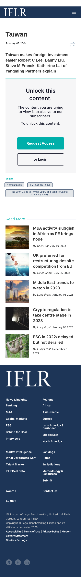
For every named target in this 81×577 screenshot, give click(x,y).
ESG (9, 425)
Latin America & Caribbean (52, 426)
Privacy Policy (51, 531)
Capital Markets (16, 418)
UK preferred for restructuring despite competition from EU (53, 261)
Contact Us (49, 491)
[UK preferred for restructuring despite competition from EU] (17, 264)
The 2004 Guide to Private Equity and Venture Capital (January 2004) (39, 193)
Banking (11, 405)
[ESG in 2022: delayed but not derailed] (17, 346)
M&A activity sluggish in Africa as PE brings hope (53, 234)
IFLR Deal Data (15, 471)
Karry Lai (43, 245)
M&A (9, 412)
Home (46, 457)
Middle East (50, 434)
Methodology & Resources (52, 472)
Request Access (41, 143)
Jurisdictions (51, 464)
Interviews (13, 438)
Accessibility (13, 531)
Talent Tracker (15, 464)
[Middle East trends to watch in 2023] (17, 291)
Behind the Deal (16, 432)
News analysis (14, 184)
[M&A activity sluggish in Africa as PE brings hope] (17, 237)
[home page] (15, 12)
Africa (46, 405)
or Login (40, 159)
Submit (47, 480)
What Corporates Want (21, 457)
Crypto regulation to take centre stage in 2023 (52, 315)
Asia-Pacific (50, 412)
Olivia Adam (44, 273)
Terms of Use (32, 531)
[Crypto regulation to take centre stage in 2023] (17, 318)
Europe (47, 418)
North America (52, 441)
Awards (11, 491)
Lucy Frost (44, 294)
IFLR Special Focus (39, 184)
